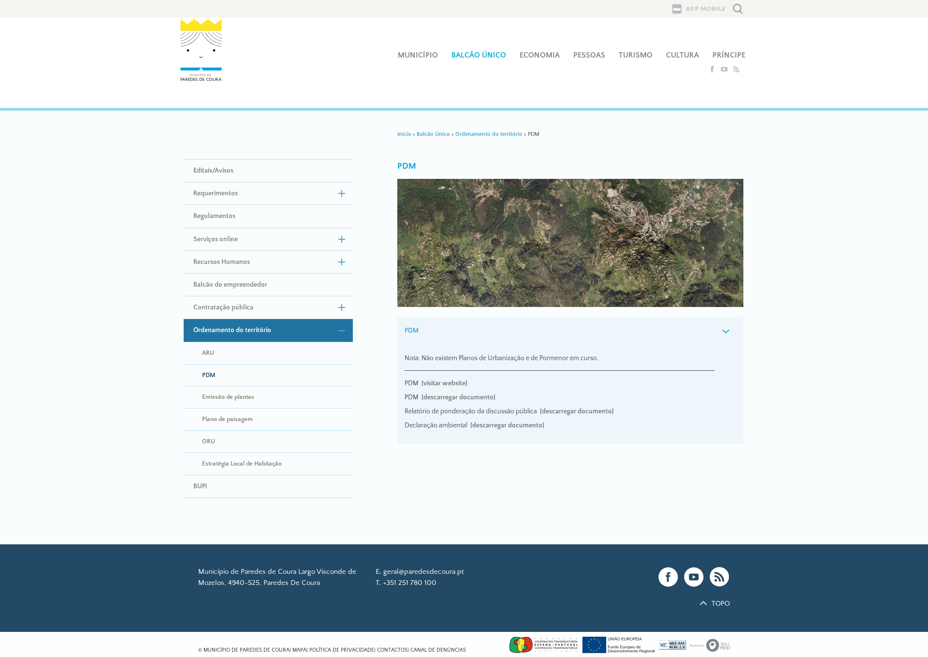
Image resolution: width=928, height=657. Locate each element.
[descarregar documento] (458, 397)
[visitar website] (444, 383)
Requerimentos (215, 193)
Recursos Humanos (221, 262)
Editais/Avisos (213, 171)
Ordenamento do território (232, 330)
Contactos (392, 650)
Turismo (635, 55)
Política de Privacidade (341, 650)
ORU (208, 441)
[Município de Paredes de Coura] (206, 62)
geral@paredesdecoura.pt (423, 572)
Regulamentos (214, 216)
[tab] (570, 331)
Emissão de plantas (228, 397)
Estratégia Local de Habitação (242, 463)
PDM (208, 375)
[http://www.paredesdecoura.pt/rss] (736, 70)
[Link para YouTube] (693, 577)
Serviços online (215, 239)
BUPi (200, 486)
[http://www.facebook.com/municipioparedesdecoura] (713, 70)
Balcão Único (478, 55)
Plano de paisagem (227, 419)
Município (418, 55)
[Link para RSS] (719, 577)
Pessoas (589, 55)
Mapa (299, 650)
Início (404, 134)
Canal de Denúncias (438, 650)
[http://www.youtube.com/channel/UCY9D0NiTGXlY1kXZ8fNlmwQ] (725, 70)
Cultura (682, 55)
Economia (540, 55)
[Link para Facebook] (668, 577)
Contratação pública (223, 307)
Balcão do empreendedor (230, 285)
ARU (208, 353)
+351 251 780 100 (409, 583)
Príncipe (728, 55)
